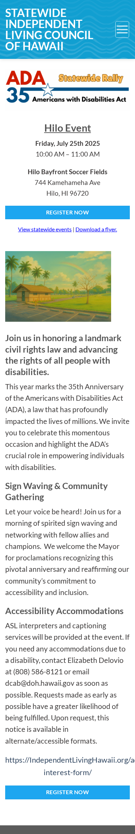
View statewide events (45, 229)
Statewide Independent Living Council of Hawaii (49, 29)
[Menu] (122, 29)
